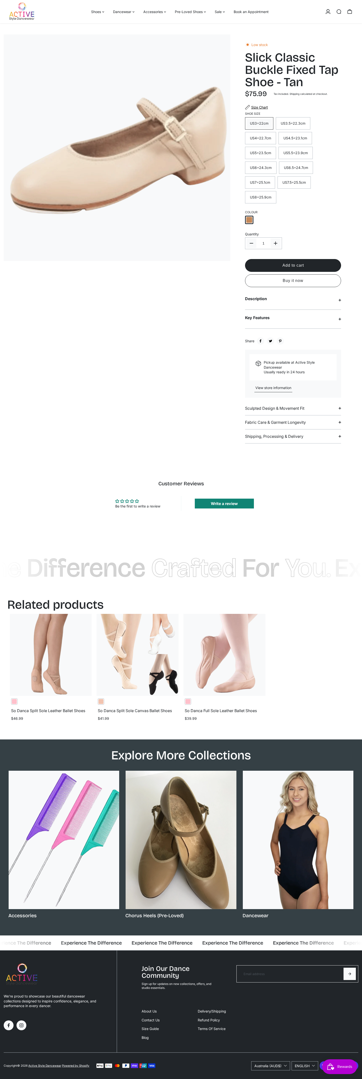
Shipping (294, 93)
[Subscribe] (349, 973)
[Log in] (328, 11)
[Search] (339, 11)
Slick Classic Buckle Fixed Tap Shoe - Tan (291, 70)
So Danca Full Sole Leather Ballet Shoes (221, 710)
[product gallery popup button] (221, 255)
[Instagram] (21, 1025)
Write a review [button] (224, 503)
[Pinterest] (280, 341)
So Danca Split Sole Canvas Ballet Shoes (135, 710)
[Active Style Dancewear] (38, 11)
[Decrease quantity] (251, 243)
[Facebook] (260, 341)
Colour (251, 212)
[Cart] (350, 11)
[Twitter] (270, 341)
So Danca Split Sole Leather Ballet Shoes (48, 710)
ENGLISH (302, 1066)
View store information (273, 388)
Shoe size (252, 113)
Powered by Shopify (75, 1065)
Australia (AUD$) (267, 1066)
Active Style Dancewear (44, 1065)
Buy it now (293, 280)
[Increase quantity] (275, 243)
